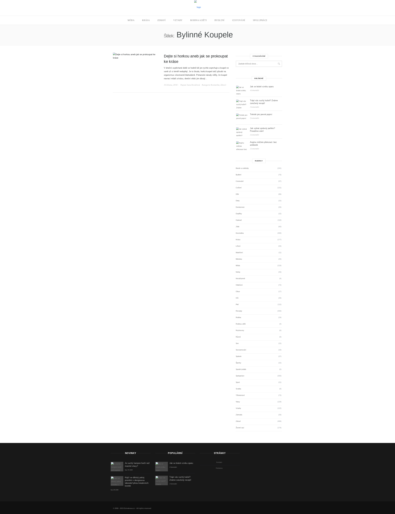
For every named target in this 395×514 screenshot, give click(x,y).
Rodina (238, 317)
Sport (238, 382)
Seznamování (241, 350)
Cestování (238, 20)
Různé (238, 337)
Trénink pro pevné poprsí (261, 114)
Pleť (237, 304)
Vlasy (238, 402)
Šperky (238, 363)
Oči (237, 298)
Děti (237, 194)
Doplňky (239, 214)
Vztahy (177, 20)
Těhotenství (240, 395)
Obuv (238, 291)
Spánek (238, 356)
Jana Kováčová (193, 85)
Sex (237, 343)
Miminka (239, 259)
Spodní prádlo (241, 369)
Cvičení (238, 188)
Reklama (219, 468)
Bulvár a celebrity (242, 168)
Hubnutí (239, 220)
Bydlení (219, 20)
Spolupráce (260, 20)
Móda (131, 20)
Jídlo (237, 227)
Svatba (238, 389)
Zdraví (161, 20)
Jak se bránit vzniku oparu (262, 86)
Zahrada (239, 415)
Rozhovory (240, 330)
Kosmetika (215, 85)
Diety (238, 201)
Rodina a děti (198, 20)
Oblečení (239, 285)
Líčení (238, 246)
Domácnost (240, 207)
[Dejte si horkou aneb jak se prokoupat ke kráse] (136, 56)
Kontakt (219, 462)
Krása (146, 20)
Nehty (238, 272)
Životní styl (240, 428)
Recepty (239, 311)
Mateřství (239, 252)
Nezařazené (240, 278)
